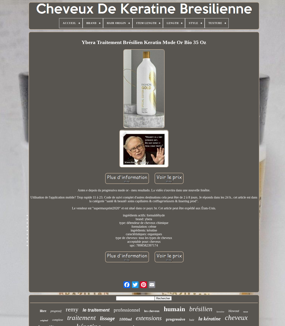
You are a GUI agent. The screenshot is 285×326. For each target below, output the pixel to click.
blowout (233, 311)
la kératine (209, 318)
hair (191, 319)
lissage (107, 318)
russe (245, 312)
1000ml (125, 319)
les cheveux (152, 311)
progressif (56, 311)
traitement (81, 317)
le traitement (96, 310)
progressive (175, 319)
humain (174, 309)
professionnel (127, 310)
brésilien (200, 309)
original (44, 320)
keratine (220, 311)
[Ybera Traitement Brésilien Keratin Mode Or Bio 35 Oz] (143, 89)
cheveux (236, 317)
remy (72, 309)
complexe (57, 319)
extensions (149, 318)
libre (43, 311)
